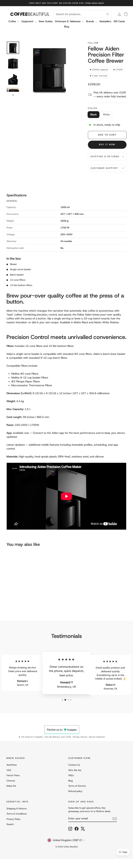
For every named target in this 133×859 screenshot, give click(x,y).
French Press (13, 775)
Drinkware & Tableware (68, 21)
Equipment (28, 21)
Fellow (93, 42)
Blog (66, 26)
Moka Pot (11, 785)
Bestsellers (105, 21)
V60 (8, 770)
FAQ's (71, 775)
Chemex (10, 780)
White (106, 114)
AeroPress (11, 764)
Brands (90, 21)
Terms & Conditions (16, 813)
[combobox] (78, 14)
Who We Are (74, 770)
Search (10, 824)
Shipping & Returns (105, 156)
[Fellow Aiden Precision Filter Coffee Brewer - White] (13, 601)
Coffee (12, 21)
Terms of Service (77, 785)
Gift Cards (119, 21)
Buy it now (107, 144)
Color (92, 108)
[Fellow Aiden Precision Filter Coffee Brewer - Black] (8, 601)
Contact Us (74, 764)
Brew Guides (46, 21)
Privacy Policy (13, 819)
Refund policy (75, 791)
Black (93, 114)
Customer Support (104, 168)
